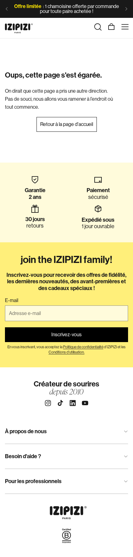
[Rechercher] (98, 27)
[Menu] (125, 26)
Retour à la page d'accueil (66, 124)
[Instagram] (48, 403)
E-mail (11, 300)
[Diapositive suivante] (126, 9)
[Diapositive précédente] (7, 9)
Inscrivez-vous (66, 334)
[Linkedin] (72, 403)
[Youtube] (85, 403)
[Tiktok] (60, 403)
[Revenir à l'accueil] (19, 27)
